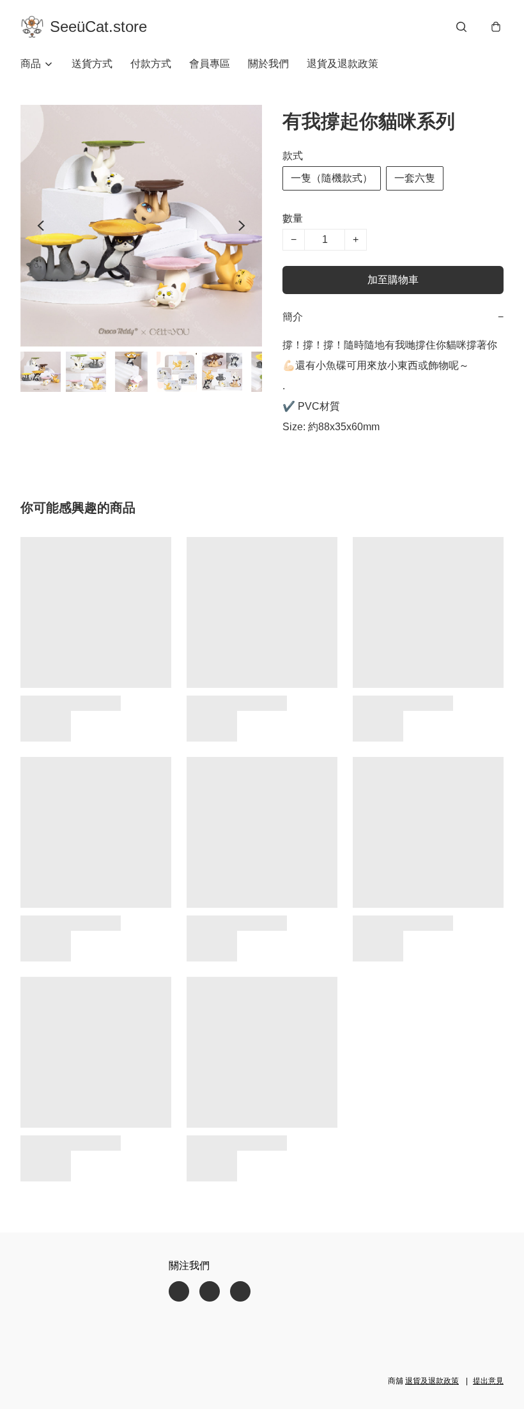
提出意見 (488, 1380)
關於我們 (268, 63)
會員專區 (209, 63)
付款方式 (150, 63)
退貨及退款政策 (342, 63)
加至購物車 (393, 279)
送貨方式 (92, 63)
